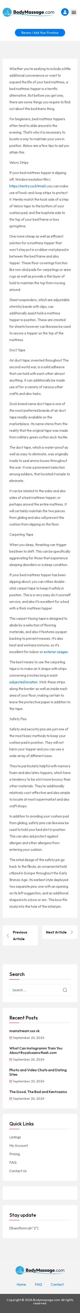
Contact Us (18, 1171)
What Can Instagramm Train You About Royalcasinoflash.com (35, 1050)
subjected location (23, 682)
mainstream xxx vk (24, 1031)
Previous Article (20, 935)
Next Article (56, 932)
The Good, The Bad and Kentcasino (38, 1091)
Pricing (14, 1154)
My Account (18, 1145)
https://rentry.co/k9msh (27, 186)
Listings (15, 1137)
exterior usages (56, 652)
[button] (73, 12)
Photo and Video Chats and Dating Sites (38, 1072)
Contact (57, 1284)
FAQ (12, 1162)
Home (21, 1284)
